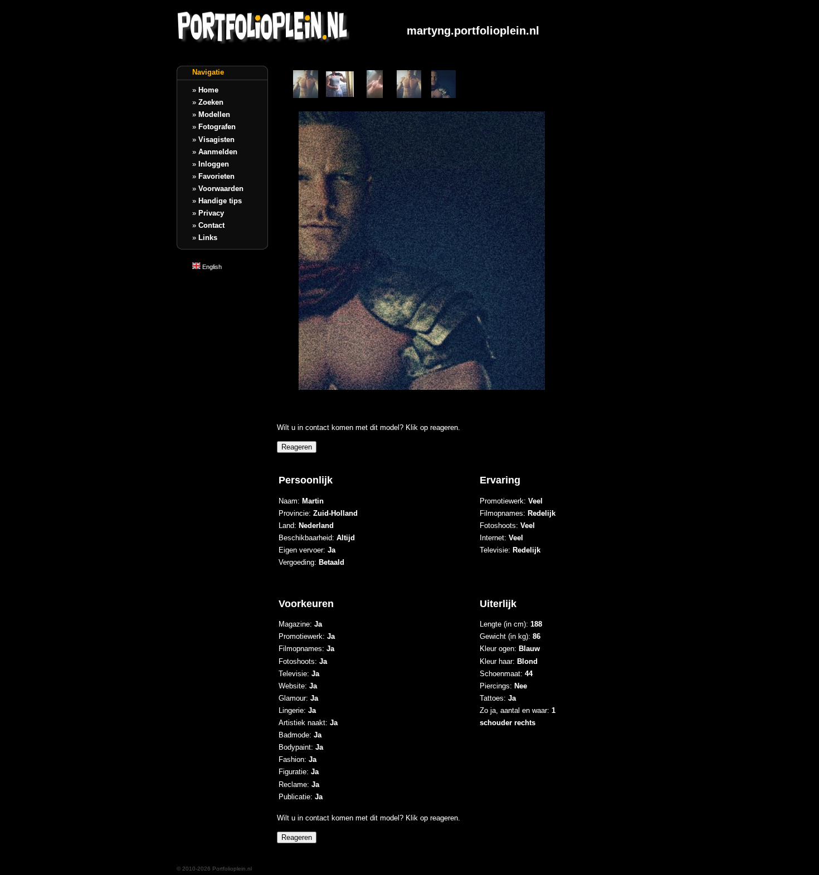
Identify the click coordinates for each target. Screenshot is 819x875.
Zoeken (210, 102)
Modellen (214, 114)
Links (207, 237)
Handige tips (220, 201)
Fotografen (217, 127)
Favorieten (216, 176)
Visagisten (216, 139)
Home (208, 90)
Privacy (211, 213)
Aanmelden (217, 152)
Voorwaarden (220, 188)
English (211, 266)
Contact (211, 225)
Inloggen (213, 164)
